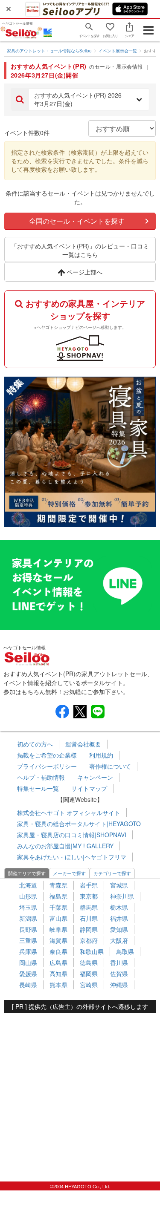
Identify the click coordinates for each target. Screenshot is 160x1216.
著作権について (110, 766)
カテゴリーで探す (112, 873)
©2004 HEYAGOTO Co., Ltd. (80, 1186)
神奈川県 (122, 896)
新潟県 (28, 918)
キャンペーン (95, 777)
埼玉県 (28, 907)
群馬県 (89, 907)
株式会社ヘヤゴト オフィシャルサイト (68, 812)
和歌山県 (92, 951)
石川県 (89, 918)
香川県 (119, 962)
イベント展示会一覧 (118, 51)
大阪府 (119, 940)
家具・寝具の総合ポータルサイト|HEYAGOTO (79, 823)
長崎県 (28, 984)
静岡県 (89, 929)
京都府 (89, 940)
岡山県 (28, 962)
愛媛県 (28, 973)
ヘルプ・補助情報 (41, 777)
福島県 (58, 896)
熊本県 (58, 984)
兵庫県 (28, 951)
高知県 (58, 973)
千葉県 (58, 907)
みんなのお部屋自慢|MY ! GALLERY (65, 845)
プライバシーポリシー (47, 766)
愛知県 (119, 929)
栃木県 (119, 907)
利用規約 (101, 755)
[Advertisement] (80, 1093)
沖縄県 (119, 984)
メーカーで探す (69, 873)
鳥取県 (125, 951)
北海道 (28, 885)
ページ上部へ (83, 272)
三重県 (28, 940)
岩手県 (89, 885)
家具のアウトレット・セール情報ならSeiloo (49, 51)
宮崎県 (89, 984)
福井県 (119, 918)
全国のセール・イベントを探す (77, 221)
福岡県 (89, 973)
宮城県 (119, 885)
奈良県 (58, 951)
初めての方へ (35, 744)
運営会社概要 (83, 744)
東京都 (89, 896)
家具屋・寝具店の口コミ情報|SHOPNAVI (71, 834)
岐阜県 (58, 929)
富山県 (58, 918)
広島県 (58, 962)
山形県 (28, 896)
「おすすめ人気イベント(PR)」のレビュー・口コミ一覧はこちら (80, 250)
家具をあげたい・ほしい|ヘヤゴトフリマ (71, 857)
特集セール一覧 (38, 788)
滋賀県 (58, 940)
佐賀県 (119, 973)
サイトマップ (89, 788)
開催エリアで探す (27, 873)
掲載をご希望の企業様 (47, 755)
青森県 (58, 885)
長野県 (28, 929)
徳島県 (89, 962)
